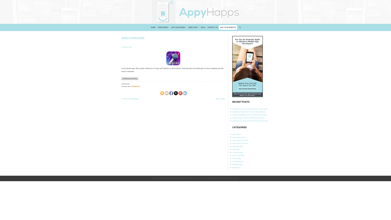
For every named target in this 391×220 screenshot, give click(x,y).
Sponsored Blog (238, 155)
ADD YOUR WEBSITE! (228, 27)
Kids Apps (236, 149)
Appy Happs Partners (240, 143)
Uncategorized (237, 162)
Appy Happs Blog (238, 137)
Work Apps (236, 168)
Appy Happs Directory (240, 140)
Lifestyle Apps (126, 47)
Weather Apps (237, 165)
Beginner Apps (237, 146)
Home (153, 27)
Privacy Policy (233, 178)
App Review (236, 134)
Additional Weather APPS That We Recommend (249, 115)
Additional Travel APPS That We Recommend (249, 112)
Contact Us (212, 27)
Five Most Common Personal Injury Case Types (250, 109)
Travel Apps (236, 159)
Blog (203, 27)
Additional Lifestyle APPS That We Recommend (249, 121)
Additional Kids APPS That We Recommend (248, 118)
